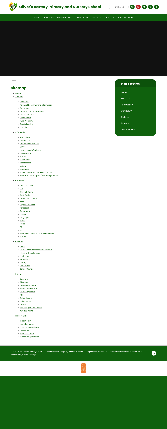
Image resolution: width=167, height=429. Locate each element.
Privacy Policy (16, 354)
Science (23, 236)
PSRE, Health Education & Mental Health (37, 233)
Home (13, 80)
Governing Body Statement (32, 111)
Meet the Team (27, 333)
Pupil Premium (26, 121)
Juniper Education (75, 351)
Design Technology (28, 198)
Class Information (28, 285)
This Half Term (26, 192)
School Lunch (26, 298)
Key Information (27, 324)
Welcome (24, 101)
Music (22, 224)
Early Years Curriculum (30, 327)
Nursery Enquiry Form (29, 337)
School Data (25, 117)
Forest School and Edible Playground (36, 172)
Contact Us (25, 140)
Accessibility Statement (118, 351)
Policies (23, 156)
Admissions (25, 137)
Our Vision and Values (29, 143)
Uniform (23, 166)
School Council (26, 269)
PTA (21, 295)
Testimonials (25, 162)
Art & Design (25, 195)
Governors (24, 108)
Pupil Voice (25, 256)
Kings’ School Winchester (31, 150)
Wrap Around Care (28, 288)
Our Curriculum (26, 185)
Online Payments (27, 291)
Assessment (25, 330)
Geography (25, 211)
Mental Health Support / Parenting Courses (39, 175)
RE (21, 230)
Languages (24, 217)
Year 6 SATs (25, 259)
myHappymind (26, 311)
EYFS (22, 201)
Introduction (25, 321)
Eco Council (25, 265)
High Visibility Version (96, 351)
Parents (18, 274)
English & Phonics (27, 204)
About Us (19, 96)
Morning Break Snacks (30, 253)
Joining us (24, 279)
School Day (25, 159)
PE (21, 227)
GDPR (22, 147)
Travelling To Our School (31, 307)
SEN (21, 188)
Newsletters (25, 153)
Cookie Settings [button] (29, 354)
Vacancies (24, 169)
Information (20, 132)
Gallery (23, 304)
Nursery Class (21, 316)
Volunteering (25, 301)
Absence (24, 282)
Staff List (23, 127)
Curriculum (20, 180)
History (23, 214)
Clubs (22, 246)
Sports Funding (26, 124)
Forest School (26, 208)
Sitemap (136, 351)
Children (19, 241)
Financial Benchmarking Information (36, 105)
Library (23, 262)
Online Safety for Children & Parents (36, 249)
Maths (22, 220)
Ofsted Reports (27, 114)
